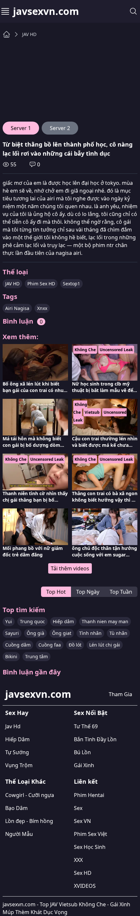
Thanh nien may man (105, 621)
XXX (78, 859)
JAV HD (29, 34)
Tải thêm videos (70, 568)
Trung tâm (36, 656)
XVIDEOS (85, 885)
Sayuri (12, 633)
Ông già (35, 633)
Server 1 (21, 128)
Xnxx (42, 308)
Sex (78, 808)
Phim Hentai (89, 795)
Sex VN (82, 821)
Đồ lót (75, 645)
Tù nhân (118, 633)
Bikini (11, 656)
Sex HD (82, 872)
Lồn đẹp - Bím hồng (29, 821)
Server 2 (60, 128)
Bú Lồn (82, 752)
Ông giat (61, 633)
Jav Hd (13, 726)
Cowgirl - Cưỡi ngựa (29, 795)
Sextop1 (71, 283)
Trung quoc (32, 621)
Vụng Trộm (19, 765)
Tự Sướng (17, 752)
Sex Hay (16, 713)
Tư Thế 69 (86, 726)
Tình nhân (90, 633)
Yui (8, 621)
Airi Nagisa (17, 308)
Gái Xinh (84, 765)
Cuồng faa (49, 645)
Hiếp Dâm (17, 739)
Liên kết (86, 781)
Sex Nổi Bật (90, 713)
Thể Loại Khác (25, 781)
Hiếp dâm (63, 621)
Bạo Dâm (16, 808)
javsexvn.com (46, 11)
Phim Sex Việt (90, 834)
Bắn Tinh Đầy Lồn (95, 739)
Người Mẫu (19, 834)
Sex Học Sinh (89, 847)
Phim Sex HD (41, 283)
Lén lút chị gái (104, 645)
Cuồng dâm (18, 645)
